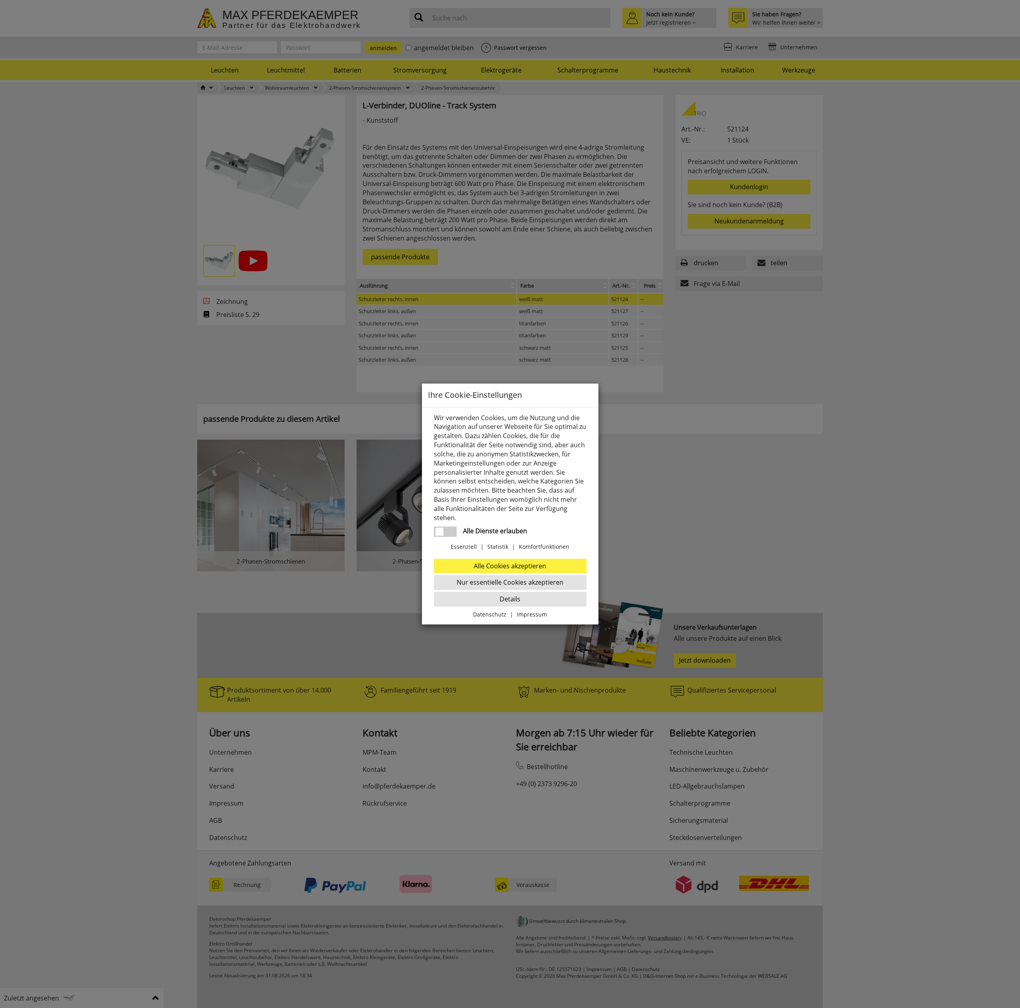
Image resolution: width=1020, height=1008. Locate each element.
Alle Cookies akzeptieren (510, 566)
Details (510, 599)
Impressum (532, 614)
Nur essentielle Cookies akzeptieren (510, 582)
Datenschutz (489, 614)
